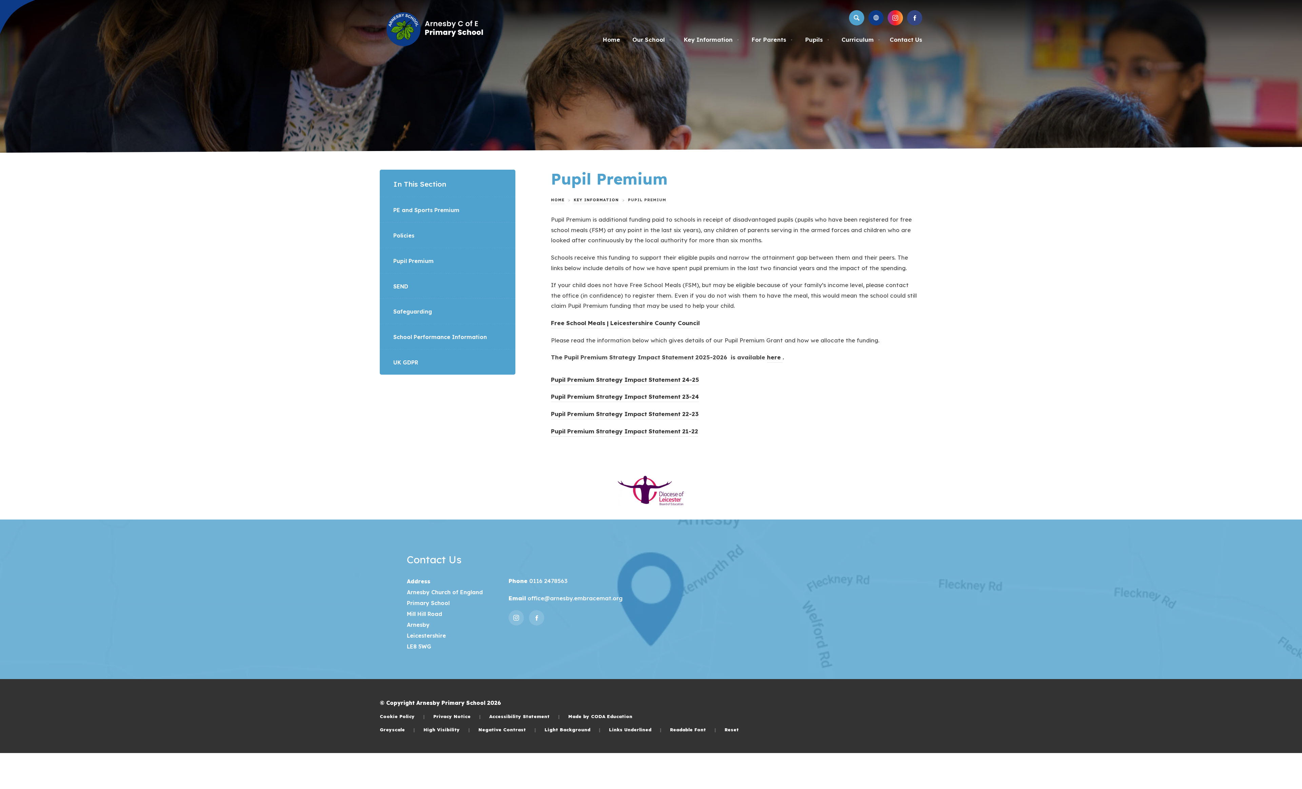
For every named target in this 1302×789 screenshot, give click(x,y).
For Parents (772, 39)
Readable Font (693, 729)
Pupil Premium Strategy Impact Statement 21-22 (624, 432)
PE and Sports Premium (426, 210)
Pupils (817, 39)
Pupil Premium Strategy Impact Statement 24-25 (625, 380)
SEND (400, 286)
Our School (651, 39)
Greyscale (397, 729)
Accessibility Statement (524, 716)
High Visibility (446, 729)
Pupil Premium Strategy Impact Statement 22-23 (624, 414)
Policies (403, 235)
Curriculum (861, 39)
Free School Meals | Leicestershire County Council (625, 323)
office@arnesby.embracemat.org (574, 598)
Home (611, 39)
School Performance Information (440, 337)
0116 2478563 (548, 580)
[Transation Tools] (876, 17)
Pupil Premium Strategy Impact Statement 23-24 (625, 397)
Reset (732, 729)
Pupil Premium (413, 261)
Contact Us (906, 39)
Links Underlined (635, 729)
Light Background (572, 729)
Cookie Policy (402, 716)
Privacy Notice (457, 716)
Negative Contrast (507, 729)
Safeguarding (412, 311)
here (775, 358)
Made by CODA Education (600, 716)
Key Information (711, 39)
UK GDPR (405, 362)
